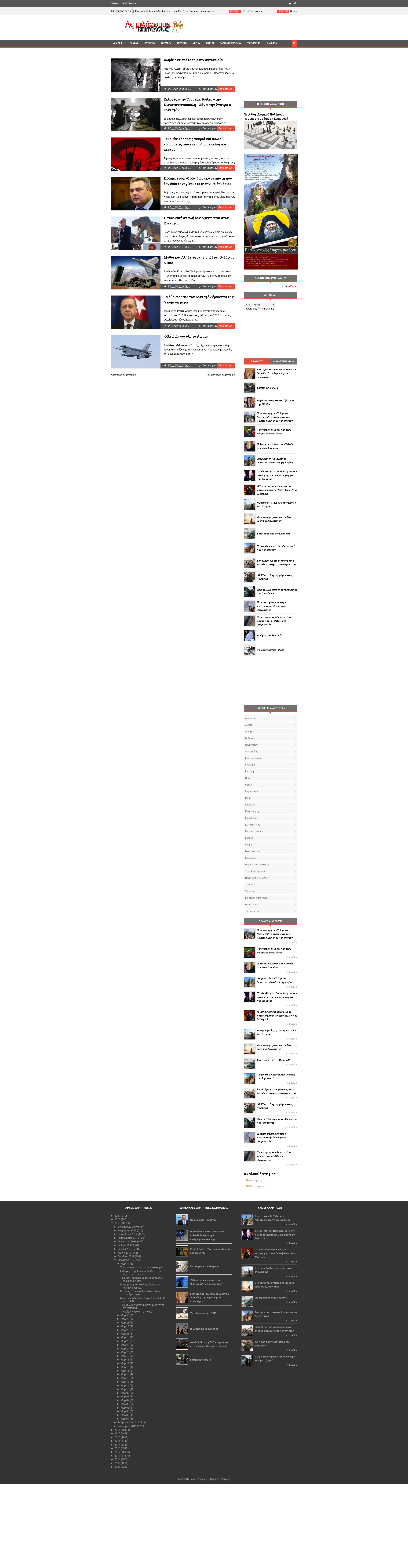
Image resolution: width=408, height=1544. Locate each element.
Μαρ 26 (125, 1330)
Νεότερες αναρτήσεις (123, 374)
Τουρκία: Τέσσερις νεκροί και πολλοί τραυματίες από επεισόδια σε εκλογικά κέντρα (195, 144)
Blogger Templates (220, 1479)
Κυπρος (210, 43)
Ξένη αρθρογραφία (255, 871)
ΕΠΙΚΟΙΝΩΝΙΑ (129, 3)
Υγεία (196, 43)
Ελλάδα (134, 43)
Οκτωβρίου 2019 (128, 1234)
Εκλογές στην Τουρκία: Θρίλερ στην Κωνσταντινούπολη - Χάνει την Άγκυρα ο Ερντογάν (197, 104)
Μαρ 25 (125, 1333)
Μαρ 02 (125, 1415)
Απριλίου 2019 (126, 1256)
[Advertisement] (241, 27)
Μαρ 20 (125, 1352)
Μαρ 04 (125, 1411)
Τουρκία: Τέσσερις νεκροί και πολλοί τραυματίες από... (141, 1279)
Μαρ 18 (125, 1359)
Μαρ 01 (125, 1418)
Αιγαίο (248, 725)
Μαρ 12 (125, 1381)
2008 (118, 1466)
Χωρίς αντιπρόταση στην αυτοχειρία (193, 60)
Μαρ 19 (125, 1355)
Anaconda (250, 718)
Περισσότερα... (226, 89)
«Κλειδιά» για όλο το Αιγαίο (186, 336)
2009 (118, 1463)
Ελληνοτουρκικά (230, 43)
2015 (118, 1440)
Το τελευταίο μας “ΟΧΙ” (203, 1313)
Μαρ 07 (125, 1400)
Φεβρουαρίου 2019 (129, 1422)
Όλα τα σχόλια (256, 1186)
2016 (118, 1437)
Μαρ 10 (125, 1389)
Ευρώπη (149, 43)
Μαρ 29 (125, 1318)
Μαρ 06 (125, 1404)
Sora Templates (198, 1479)
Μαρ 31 (125, 1263)
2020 (118, 1219)
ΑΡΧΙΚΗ (114, 3)
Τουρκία (249, 891)
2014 (118, 1444)
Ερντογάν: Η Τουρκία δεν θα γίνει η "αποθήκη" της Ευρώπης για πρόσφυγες (209, 1297)
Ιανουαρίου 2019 (127, 1426)
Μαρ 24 (125, 1337)
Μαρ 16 (125, 1367)
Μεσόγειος (251, 858)
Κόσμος (165, 43)
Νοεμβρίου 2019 (127, 1230)
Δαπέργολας (251, 751)
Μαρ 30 (125, 1315)
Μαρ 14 (125, 1374)
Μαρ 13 (125, 1378)
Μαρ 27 (125, 1326)
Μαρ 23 (125, 1341)
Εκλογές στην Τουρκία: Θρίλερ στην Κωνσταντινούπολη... (140, 1273)
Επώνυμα (250, 764)
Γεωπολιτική (254, 43)
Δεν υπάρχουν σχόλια (214, 89)
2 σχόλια (293, 1024)
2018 (118, 1429)
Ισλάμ (248, 798)
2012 (118, 1452)
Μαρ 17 (125, 1363)
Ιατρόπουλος (252, 791)
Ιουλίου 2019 (125, 1245)
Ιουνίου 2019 (125, 1249)
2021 (118, 1215)
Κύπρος (249, 844)
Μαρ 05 (125, 1407)
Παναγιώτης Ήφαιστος (257, 878)
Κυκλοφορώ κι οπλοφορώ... (205, 1266)
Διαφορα (272, 43)
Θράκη (248, 784)
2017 (118, 1433)
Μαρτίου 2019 (126, 1260)
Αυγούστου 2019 (127, 1241)
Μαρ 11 (125, 1385)
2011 (118, 1455)
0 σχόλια (293, 942)
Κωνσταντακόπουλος (256, 831)
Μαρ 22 (125, 1344)
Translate (269, 308)
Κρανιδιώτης (252, 818)
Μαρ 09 (125, 1392)
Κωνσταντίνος (252, 824)
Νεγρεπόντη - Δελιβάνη (257, 864)
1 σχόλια (293, 1098)
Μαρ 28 (125, 1322)
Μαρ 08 (125, 1396)
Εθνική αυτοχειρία (200, 1359)
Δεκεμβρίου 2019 (128, 1226)
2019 (118, 1223)
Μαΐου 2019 (125, 1252)
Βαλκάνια (250, 738)
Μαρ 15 (125, 1370)
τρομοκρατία (252, 911)
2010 (118, 1459)
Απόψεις (181, 43)
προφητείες (251, 904)
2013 (118, 1448)
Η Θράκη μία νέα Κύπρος (204, 1328)
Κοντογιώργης (252, 811)
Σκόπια (249, 884)
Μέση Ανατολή (252, 851)
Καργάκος (250, 804)
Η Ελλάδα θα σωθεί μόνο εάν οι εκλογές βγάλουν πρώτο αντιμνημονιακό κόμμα (207, 1235)
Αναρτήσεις (255, 1180)
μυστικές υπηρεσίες (256, 898)
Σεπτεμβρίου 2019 (129, 1237)
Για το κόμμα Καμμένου (203, 1219)
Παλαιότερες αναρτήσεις (220, 374)
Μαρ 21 (125, 1348)
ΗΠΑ (247, 778)
